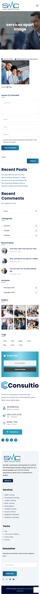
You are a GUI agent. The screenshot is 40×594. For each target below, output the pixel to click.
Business (20, 226)
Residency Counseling (12, 517)
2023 (4, 341)
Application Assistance (12, 514)
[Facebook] (6, 87)
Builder (21, 341)
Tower (12, 345)
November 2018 (20, 292)
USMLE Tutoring (9, 495)
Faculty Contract (10, 512)
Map (4, 345)
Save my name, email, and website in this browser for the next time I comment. (20, 141)
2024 (12, 341)
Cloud (29, 341)
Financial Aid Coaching (12, 498)
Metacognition (9, 506)
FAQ (6, 531)
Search (3, 157)
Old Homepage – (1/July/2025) (16, 34)
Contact (7, 540)
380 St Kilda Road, (13, 407)
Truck (20, 345)
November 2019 (20, 288)
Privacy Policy (9, 537)
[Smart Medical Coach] (10, 5)
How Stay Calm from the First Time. (12, 175)
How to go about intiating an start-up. (13, 183)
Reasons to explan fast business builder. (14, 186)
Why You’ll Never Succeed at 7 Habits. (13, 177)
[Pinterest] (9, 87)
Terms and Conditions (12, 534)
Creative (20, 230)
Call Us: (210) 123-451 (14, 414)
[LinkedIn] (11, 87)
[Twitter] (7, 87)
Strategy (20, 235)
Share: (3, 87)
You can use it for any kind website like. (14, 180)
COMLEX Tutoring (10, 500)
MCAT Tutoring (9, 503)
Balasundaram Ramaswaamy (27, 59)
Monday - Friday (12, 422)
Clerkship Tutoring (10, 509)
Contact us (13, 432)
